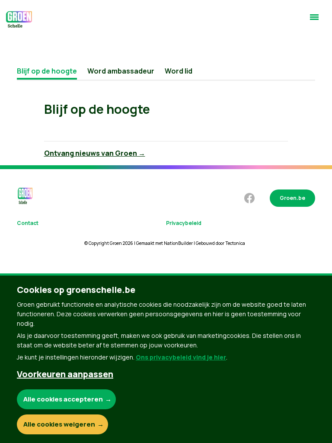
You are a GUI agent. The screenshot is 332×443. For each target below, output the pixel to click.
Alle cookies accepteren (63, 399)
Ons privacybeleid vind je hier (181, 357)
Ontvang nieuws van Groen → (94, 153)
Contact (27, 223)
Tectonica (235, 243)
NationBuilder (178, 243)
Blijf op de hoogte (47, 71)
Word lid (178, 71)
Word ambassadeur (120, 71)
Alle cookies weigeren (59, 424)
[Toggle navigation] (314, 21)
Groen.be (292, 198)
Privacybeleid (183, 223)
